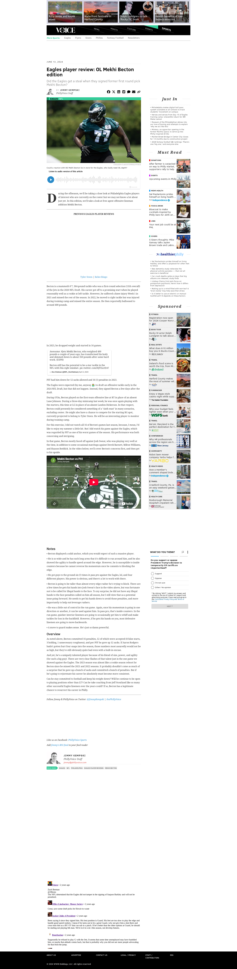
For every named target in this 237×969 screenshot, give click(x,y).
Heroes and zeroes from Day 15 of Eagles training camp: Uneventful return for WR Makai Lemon (169, 116)
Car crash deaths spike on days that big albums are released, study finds (168, 277)
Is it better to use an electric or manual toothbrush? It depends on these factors (168, 294)
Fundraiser (156, 390)
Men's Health (157, 190)
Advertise (76, 955)
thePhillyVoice (113, 699)
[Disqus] (94, 843)
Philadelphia (77, 768)
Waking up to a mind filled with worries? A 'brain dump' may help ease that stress (169, 289)
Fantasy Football (115, 37)
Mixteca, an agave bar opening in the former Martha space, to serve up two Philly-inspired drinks (167, 131)
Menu (51, 30)
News (96, 29)
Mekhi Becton (111, 768)
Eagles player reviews (93, 768)
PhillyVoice (65, 30)
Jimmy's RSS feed (59, 745)
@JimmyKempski (95, 699)
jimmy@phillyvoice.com (75, 762)
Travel (154, 360)
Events (149, 29)
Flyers (78, 37)
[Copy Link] (139, 92)
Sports (166, 29)
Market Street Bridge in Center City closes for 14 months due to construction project (169, 137)
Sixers (88, 37)
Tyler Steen (86, 277)
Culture (131, 29)
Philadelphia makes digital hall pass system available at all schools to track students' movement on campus (167, 109)
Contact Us (101, 955)
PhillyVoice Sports (77, 740)
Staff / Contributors (152, 956)
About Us (51, 955)
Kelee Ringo (101, 277)
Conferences (157, 436)
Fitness (154, 314)
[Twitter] (114, 92)
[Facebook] (108, 92)
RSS (171, 955)
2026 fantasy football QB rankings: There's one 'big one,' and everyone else (169, 143)
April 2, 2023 (83, 372)
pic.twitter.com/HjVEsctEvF (94, 368)
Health (114, 29)
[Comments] (129, 92)
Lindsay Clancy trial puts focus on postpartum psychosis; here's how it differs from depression (169, 283)
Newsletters (134, 37)
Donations (156, 160)
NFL (61, 98)
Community (156, 451)
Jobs (153, 221)
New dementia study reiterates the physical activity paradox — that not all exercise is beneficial (167, 270)
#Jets (63, 351)
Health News (157, 466)
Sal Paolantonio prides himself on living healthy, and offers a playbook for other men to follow (169, 263)
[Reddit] (124, 92)
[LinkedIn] (119, 92)
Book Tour (156, 329)
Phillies (99, 37)
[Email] (134, 92)
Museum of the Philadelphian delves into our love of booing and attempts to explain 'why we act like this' (169, 124)
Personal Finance (159, 405)
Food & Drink (157, 206)
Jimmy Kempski (70, 90)
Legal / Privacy (128, 955)
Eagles (67, 37)
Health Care (156, 496)
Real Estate (156, 344)
